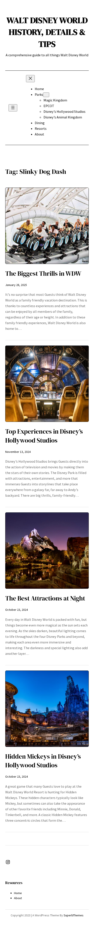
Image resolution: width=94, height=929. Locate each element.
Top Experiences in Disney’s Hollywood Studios (44, 436)
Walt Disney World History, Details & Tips (47, 32)
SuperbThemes (74, 915)
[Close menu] (30, 78)
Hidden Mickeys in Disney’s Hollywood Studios (43, 761)
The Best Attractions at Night (45, 598)
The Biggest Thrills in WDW (43, 273)
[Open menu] (13, 107)
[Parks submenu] (46, 94)
